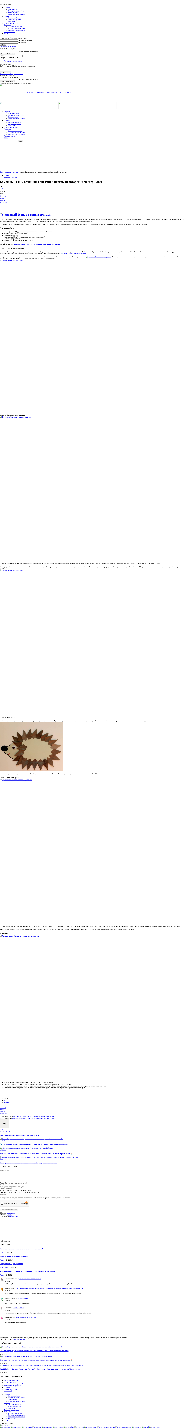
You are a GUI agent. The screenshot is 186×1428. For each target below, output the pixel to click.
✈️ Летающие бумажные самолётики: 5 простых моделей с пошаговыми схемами (34, 1144)
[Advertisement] (35, 97)
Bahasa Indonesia (126, 1427)
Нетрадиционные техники (16, 14)
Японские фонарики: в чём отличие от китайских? (21, 1249)
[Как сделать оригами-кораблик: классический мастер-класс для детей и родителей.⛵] (26, 1148)
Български (93, 1427)
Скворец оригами (18, 1308)
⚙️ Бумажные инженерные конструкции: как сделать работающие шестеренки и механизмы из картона (49, 1288)
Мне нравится (10, 1213)
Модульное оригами (14, 19)
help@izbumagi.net (19, 1339)
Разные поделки (13, 13)
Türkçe (139, 1427)
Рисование (7, 25)
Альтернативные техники (16, 30)
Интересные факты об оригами (26, 1317)
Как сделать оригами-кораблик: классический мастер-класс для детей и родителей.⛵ (36, 1154)
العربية (146, 1427)
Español (50, 1427)
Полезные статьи (9, 32)
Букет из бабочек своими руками (30, 1279)
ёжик (5, 1100)
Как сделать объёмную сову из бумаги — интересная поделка (33, 1116)
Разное (6, 33)
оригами (6, 1102)
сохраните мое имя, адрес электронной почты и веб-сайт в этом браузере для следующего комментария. (36, 1198)
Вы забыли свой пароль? (8, 46)
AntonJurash (4, 1267)
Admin (2, 188)
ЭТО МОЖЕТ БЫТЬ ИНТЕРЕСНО (12, 1135)
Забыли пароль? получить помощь (11, 74)
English (8, 1427)
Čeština (72, 1427)
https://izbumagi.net (6, 1131)
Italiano (39, 1427)
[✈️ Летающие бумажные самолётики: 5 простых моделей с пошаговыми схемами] (31, 1139)
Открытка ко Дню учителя (11, 1264)
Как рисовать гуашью (15, 26)
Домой (2, 172)
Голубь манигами (22, 1298)
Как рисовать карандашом (16, 28)
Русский (8, 1425)
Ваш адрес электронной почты (28, 52)
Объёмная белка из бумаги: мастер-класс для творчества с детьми (33, 1118)
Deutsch (61, 1427)
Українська (18, 1427)
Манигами (11, 21)
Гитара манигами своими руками (14, 1256)
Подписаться (13, 1216)
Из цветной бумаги (14, 9)
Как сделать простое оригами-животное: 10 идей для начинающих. (28, 1163)
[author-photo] (4, 1128)
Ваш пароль (22, 42)
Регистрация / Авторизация (13, 61)
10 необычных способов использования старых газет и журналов (27, 1271)
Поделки (7, 7)
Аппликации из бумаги (11, 23)
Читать (9, 1215)
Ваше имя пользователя (26, 40)
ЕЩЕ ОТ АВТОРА (32, 1135)
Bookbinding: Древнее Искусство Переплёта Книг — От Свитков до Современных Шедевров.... (40, 1369)
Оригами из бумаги (14, 18)
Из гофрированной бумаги (16, 11)
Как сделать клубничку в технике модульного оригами (37, 244)
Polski (82, 1427)
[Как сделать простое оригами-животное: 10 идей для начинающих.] (39, 1157)
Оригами (7, 16)
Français (29, 1427)
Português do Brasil (109, 1427)
